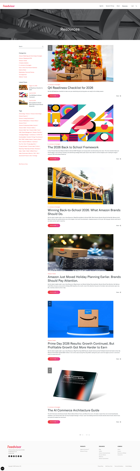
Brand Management (27, 132)
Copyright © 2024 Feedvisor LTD (27, 159)
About (119, 449)
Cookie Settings (128, 466)
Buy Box (39, 132)
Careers (119, 451)
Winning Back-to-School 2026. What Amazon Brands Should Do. (84, 212)
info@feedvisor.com (12, 451)
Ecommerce (39, 137)
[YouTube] (16, 456)
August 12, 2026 (33, 85)
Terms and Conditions (119, 466)
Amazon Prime (22, 123)
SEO (35, 153)
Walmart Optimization (103, 458)
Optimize (34, 141)
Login (132, 6)
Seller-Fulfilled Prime (31, 151)
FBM (23, 139)
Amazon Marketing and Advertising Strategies (30, 56)
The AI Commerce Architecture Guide (73, 410)
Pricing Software (23, 146)
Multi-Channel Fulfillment (25, 141)
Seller (24, 151)
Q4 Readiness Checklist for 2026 (70, 88)
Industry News (22, 70)
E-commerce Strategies (54, 84)
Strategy (35, 155)
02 (82, 435)
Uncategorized (22, 74)
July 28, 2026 (32, 93)
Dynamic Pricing (31, 137)
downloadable (22, 137)
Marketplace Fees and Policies (26, 72)
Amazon (28, 113)
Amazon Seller (22, 127)
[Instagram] (18, 456)
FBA (20, 139)
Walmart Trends (23, 77)
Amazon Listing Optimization (26, 118)
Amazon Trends (52, 273)
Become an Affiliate (122, 453)
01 (80, 435)
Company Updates (23, 63)
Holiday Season (29, 139)
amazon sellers (31, 127)
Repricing (21, 148)
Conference (33, 134)
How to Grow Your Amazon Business (28, 67)
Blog (100, 449)
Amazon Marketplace (24, 120)
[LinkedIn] (9, 456)
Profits (37, 146)
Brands (35, 132)
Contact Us (120, 454)
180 (87, 435)
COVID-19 (39, 134)
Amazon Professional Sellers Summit (28, 125)
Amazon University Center (104, 453)
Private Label (31, 146)
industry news (37, 139)
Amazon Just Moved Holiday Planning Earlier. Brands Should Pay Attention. (84, 278)
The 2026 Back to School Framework (73, 147)
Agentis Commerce (84, 449)
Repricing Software (29, 148)
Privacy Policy (100, 466)
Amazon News (34, 120)
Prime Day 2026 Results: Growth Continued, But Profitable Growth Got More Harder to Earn (81, 345)
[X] (11, 456)
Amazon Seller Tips (24, 130)
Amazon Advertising (36, 113)
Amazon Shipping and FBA (25, 58)
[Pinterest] (21, 456)
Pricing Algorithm (31, 144)
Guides (100, 451)
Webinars (101, 456)
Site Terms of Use (23, 164)
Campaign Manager (24, 134)
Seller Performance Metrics (26, 153)
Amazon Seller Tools (35, 130)
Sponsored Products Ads (25, 155)
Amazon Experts (23, 116)
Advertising (22, 113)
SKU (38, 153)
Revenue (37, 148)
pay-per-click (22, 144)
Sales (20, 151)
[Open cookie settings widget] (2, 468)
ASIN (20, 132)
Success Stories (102, 454)
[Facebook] (14, 456)
